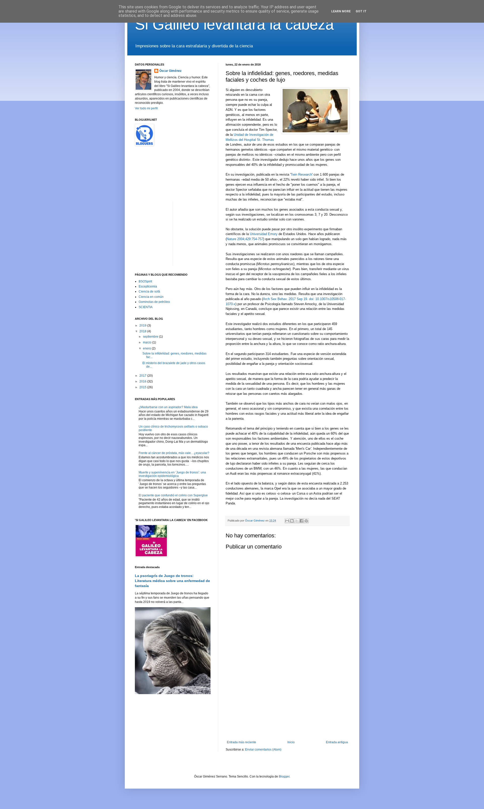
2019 (143, 325)
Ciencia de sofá (149, 291)
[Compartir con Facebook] (301, 520)
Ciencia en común (151, 297)
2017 (143, 375)
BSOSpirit (145, 281)
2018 (143, 331)
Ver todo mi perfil (146, 108)
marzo (147, 342)
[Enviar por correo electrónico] (287, 520)
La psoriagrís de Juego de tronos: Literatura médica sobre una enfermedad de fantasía (172, 581)
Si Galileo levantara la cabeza (234, 24)
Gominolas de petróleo (154, 302)
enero (147, 348)
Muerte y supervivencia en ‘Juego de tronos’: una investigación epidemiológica (172, 474)
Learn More (341, 11)
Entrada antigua (337, 742)
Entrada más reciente (241, 742)
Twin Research (301, 174)
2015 (143, 387)
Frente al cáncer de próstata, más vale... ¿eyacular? (174, 453)
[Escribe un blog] (291, 520)
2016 (143, 381)
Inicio (291, 742)
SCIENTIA (146, 307)
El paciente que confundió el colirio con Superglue (173, 495)
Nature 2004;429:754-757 (245, 239)
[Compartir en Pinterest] (306, 520)
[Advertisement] (287, 699)
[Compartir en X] (296, 520)
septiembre (151, 336)
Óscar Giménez (170, 71)
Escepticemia (148, 286)
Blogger (284, 776)
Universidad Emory (264, 234)
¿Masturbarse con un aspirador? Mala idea (168, 407)
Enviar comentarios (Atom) (263, 749)
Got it (361, 11)
